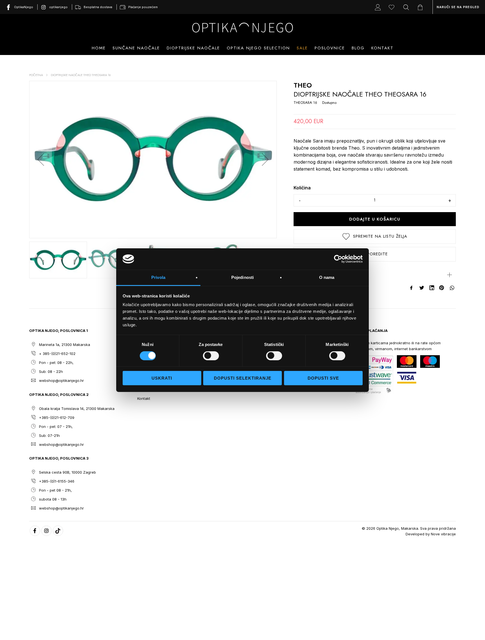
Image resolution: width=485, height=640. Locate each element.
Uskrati (162, 378)
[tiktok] (58, 531)
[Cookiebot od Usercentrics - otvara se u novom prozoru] (338, 259)
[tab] (375, 275)
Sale (302, 48)
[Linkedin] (431, 287)
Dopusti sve (323, 378)
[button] (40, 159)
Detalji (301, 275)
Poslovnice (330, 48)
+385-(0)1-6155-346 (56, 481)
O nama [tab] (327, 277)
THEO (303, 85)
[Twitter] (421, 287)
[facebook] (35, 531)
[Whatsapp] (452, 287)
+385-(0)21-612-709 (56, 417)
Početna (36, 75)
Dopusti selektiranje (242, 378)
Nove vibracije (443, 534)
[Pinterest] (442, 287)
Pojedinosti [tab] (242, 277)
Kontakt (382, 48)
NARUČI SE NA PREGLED (458, 7)
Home (99, 48)
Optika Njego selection (258, 48)
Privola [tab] (158, 277)
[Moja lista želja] (393, 7)
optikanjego (58, 7)
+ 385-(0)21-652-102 (57, 353)
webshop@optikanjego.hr (61, 380)
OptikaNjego (23, 7)
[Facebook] (411, 287)
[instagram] (46, 531)
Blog (358, 48)
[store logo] (242, 27)
